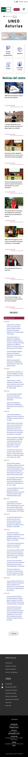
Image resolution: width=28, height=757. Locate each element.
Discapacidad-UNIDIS (10, 687)
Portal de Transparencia (11, 672)
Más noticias (13, 312)
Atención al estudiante (11, 690)
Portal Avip (8, 705)
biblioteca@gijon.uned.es (14, 733)
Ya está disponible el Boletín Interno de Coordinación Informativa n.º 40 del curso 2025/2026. (14, 354)
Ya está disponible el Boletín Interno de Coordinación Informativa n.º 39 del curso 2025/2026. (14, 396)
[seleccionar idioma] (17, 1)
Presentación (8, 663)
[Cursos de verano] (14, 36)
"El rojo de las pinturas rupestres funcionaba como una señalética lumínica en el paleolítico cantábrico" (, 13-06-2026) (15, 536)
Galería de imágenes (10, 669)
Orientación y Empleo (10, 693)
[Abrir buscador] (14, 2)
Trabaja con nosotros (10, 666)
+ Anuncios (14, 633)
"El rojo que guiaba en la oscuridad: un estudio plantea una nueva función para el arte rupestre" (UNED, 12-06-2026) (15, 572)
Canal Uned (8, 702)
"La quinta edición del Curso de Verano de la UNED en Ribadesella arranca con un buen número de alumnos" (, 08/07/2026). (15, 491)
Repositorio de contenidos (12, 699)
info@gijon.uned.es (14, 727)
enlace (13, 745)
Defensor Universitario (11, 696)
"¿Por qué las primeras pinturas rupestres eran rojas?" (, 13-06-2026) (15, 545)
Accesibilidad (8, 684)
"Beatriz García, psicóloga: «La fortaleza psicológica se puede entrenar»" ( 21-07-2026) (15, 374)
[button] (1, 36)
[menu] (24, 9)
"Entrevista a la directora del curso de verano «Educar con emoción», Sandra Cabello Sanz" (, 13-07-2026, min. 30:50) (15, 453)
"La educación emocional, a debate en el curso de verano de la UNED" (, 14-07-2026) (15, 417)
